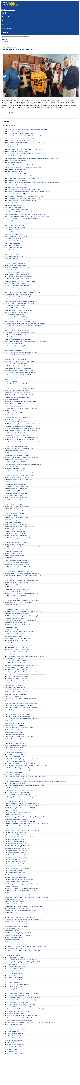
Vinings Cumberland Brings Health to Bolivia (20, 294)
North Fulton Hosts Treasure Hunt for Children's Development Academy (26, 785)
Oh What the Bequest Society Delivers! (18, 151)
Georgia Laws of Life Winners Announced (19, 288)
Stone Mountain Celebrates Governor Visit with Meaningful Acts (24, 442)
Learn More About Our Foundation (17, 160)
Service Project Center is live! (15, 928)
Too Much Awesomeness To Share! (17, 406)
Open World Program (13, 1031)
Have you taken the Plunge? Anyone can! (18, 678)
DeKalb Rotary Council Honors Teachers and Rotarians (23, 301)
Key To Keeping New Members (17, 756)
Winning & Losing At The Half (16, 513)
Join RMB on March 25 (15, 399)
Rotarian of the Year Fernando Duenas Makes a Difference (23, 959)
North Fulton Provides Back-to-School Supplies (20, 1006)
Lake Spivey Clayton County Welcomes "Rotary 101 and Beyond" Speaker (26, 142)
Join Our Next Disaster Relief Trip (16, 502)
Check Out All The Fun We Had (17, 225)
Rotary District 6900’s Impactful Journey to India (20, 479)
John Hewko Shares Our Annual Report (18, 643)
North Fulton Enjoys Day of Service (18, 308)
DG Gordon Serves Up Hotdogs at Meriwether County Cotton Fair (25, 759)
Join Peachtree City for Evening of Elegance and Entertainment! (24, 997)
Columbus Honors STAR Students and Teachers (20, 375)
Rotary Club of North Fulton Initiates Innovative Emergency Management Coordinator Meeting (31, 1022)
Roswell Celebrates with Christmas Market (18, 435)
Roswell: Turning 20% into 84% (16, 194)
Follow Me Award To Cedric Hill (17, 227)
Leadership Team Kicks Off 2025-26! (17, 462)
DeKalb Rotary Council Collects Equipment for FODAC (22, 913)
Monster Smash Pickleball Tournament (17, 850)
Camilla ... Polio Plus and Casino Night (18, 363)
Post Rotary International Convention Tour (18, 649)
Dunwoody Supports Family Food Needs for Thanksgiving (23, 707)
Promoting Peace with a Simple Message (19, 209)
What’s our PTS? (13, 379)
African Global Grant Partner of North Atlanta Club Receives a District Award (28, 136)
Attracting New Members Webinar (16, 870)
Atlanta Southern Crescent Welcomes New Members (21, 837)
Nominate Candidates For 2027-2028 (17, 922)
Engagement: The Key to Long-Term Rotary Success (21, 448)
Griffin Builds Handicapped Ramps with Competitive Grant (22, 665)
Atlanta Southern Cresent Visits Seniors (18, 357)
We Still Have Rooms (13, 508)
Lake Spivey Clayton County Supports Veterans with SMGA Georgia (25, 196)
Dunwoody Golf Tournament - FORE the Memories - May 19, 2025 (25, 408)
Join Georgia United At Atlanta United (18, 497)
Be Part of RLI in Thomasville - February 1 (19, 676)
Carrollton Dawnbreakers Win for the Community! (21, 368)
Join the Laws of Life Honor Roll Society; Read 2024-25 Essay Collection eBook (29, 216)
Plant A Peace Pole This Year (15, 1035)
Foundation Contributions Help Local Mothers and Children (23, 352)
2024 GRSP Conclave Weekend (16, 1053)
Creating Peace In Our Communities (17, 852)
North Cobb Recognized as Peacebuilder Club (19, 417)
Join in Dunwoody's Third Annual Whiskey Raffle (21, 790)
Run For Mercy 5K (13, 410)
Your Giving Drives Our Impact (16, 747)
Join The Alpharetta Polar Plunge (17, 801)
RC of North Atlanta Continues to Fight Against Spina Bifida (23, 888)
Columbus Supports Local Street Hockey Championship (22, 917)
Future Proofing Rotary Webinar (16, 750)
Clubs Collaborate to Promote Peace (17, 694)
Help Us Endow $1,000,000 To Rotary (17, 1033)
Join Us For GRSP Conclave (16, 131)
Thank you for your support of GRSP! (18, 236)
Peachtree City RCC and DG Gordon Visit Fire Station (22, 698)
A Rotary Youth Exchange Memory (17, 799)
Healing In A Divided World (15, 866)
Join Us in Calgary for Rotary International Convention (21, 821)
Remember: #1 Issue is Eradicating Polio (19, 348)
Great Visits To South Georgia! (16, 386)
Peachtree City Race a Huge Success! (17, 450)
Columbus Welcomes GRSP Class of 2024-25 (20, 948)
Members (5, 33)
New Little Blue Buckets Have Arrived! (18, 857)
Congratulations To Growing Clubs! (17, 843)
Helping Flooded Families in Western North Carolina (21, 475)
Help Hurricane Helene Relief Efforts (17, 839)
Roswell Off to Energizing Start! (16, 915)
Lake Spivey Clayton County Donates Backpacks (21, 1013)
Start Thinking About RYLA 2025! (17, 660)
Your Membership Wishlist (15, 739)
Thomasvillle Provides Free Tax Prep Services (20, 310)
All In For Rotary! (12, 515)
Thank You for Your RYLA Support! (17, 187)
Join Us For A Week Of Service (16, 723)
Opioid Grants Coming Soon (16, 256)
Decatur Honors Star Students (16, 314)
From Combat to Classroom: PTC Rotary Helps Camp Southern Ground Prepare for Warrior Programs (33, 158)
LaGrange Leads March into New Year (18, 1002)
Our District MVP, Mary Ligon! (16, 241)
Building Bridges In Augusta (15, 482)
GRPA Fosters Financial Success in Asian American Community (24, 189)
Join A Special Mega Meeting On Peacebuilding (20, 645)
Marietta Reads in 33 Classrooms (17, 305)
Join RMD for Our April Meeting (16, 283)
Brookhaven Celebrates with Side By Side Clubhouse (22, 328)
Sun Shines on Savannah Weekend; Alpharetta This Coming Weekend (26, 779)
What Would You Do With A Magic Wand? (19, 964)
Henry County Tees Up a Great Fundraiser (19, 792)
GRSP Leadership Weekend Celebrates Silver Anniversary (23, 401)
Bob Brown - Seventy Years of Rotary (17, 459)
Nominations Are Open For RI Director (17, 1029)
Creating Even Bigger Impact (15, 899)
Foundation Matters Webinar (16, 732)
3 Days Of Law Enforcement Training (17, 484)
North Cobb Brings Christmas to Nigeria (18, 453)
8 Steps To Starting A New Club (16, 491)
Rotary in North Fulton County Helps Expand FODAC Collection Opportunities (28, 823)
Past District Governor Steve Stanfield (17, 651)
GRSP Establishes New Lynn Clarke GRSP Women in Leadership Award (27, 214)
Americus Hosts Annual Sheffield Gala (18, 908)
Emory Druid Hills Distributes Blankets (18, 433)
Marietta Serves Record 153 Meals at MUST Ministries (22, 683)
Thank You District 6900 (14, 144)
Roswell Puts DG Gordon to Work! (17, 689)
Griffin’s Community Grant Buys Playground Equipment (22, 200)
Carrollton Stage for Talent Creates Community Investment (23, 299)
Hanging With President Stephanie (17, 745)
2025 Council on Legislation (15, 205)
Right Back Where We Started (16, 685)
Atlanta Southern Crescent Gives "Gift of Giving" (20, 667)
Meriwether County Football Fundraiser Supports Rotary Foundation (25, 424)
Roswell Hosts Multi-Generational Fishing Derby (21, 692)
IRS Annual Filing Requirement (16, 875)
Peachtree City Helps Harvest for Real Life (19, 995)
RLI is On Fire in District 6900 (16, 957)
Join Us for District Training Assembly (18, 334)
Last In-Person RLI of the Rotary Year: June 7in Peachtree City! (24, 218)
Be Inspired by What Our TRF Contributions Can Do (22, 321)
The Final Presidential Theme (15, 1040)
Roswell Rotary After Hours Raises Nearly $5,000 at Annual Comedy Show (27, 1009)
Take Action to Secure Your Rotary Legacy (18, 647)
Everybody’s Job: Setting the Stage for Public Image (21, 138)
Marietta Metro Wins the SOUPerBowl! (19, 330)
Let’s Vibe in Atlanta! (14, 337)
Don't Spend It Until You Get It (16, 971)
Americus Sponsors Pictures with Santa (18, 421)
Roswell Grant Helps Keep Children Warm (19, 714)
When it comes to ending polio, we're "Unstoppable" (21, 473)
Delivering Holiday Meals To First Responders (19, 638)
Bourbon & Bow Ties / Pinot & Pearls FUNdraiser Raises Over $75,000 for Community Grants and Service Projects (37, 781)
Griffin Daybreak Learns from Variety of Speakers (20, 812)
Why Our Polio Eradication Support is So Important (22, 319)
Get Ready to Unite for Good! (16, 343)
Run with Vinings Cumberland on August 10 (20, 991)
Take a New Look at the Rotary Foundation (19, 663)
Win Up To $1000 (12, 810)
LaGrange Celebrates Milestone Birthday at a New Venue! (23, 372)
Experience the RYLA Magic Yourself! (19, 312)
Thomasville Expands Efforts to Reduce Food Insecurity (22, 826)
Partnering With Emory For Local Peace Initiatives (21, 388)
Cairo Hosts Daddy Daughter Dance (17, 359)
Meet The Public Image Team (15, 156)
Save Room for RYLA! (14, 955)
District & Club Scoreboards (16, 977)
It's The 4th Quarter (13, 258)
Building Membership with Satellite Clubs (19, 383)
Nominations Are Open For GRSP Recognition (20, 261)
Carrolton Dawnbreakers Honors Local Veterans (20, 721)
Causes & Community (8, 17)
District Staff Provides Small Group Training (19, 354)
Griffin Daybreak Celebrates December (17, 654)
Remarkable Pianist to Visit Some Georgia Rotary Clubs (22, 890)
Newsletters (5, 39)
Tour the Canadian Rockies (15, 495)
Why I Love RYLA (13, 466)
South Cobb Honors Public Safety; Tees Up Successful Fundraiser (24, 167)
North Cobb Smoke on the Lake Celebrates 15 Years (21, 140)
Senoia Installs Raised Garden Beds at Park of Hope (22, 332)
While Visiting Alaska (13, 893)
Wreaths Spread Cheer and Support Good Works (20, 705)
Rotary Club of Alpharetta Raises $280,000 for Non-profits (23, 395)
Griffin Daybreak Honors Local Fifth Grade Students (22, 133)
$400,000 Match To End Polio (16, 223)
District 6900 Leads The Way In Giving (18, 486)
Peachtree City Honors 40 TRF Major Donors (20, 317)
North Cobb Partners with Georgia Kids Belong (20, 426)
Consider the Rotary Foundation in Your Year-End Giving (23, 703)
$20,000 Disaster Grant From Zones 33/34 (19, 725)
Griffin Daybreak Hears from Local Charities (20, 339)
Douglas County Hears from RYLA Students (20, 680)
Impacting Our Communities (15, 930)
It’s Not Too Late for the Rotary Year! (17, 180)
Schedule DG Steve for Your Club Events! (18, 174)
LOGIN (3, 9)
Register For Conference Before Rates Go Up (19, 511)
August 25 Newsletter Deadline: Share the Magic (20, 1020)
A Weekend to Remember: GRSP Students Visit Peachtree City (24, 830)
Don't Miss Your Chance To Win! (16, 471)
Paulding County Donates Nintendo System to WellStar (22, 910)
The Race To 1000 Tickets (15, 986)
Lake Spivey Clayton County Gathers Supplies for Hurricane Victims (26, 770)
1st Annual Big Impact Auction (16, 734)
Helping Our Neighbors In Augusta (17, 754)
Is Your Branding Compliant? (15, 937)
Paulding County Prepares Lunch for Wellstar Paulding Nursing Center (25, 178)
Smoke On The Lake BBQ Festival (17, 412)
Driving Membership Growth (15, 1024)
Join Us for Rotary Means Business (17, 783)
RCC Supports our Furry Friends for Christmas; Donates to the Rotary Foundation (29, 710)
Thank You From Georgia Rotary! (17, 232)
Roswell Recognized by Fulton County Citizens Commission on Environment (28, 765)
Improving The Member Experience (17, 989)
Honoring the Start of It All (15, 350)
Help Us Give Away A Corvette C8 (17, 855)
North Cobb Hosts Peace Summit (17, 761)
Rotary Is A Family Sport (15, 221)
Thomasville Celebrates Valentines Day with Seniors (21, 361)
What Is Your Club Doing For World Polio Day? (20, 846)
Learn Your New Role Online (15, 1027)
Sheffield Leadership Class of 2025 (17, 247)
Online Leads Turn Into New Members (18, 942)
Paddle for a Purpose (13, 415)
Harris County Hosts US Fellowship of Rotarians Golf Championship (25, 149)
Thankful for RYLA (14, 788)
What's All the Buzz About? (15, 772)
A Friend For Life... (13, 1042)
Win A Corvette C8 (13, 1049)
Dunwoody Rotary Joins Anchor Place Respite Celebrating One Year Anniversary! (29, 129)
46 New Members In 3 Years (16, 243)
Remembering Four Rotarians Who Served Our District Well (23, 672)
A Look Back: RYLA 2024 (15, 1047)
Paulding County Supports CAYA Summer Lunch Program (23, 993)
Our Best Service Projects (15, 238)
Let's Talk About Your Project (16, 973)
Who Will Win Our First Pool (16, 968)
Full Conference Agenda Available (17, 263)
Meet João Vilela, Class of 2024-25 (17, 658)
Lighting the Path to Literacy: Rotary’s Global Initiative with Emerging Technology (28, 897)
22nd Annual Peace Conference (16, 618)
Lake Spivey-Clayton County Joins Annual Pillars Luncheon (24, 303)
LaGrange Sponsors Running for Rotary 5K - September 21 (23, 884)
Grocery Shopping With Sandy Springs (18, 926)
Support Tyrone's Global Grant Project (17, 859)
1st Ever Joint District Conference (16, 1038)
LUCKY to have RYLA (15, 404)
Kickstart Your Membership (15, 162)
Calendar (5, 25)
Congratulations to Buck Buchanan (17, 687)
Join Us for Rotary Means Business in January (20, 716)
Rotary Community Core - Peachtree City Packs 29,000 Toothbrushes (25, 153)
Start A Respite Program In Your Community (19, 203)
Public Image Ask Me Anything (16, 741)
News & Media (6, 29)
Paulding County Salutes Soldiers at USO (18, 279)
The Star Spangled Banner (14, 636)
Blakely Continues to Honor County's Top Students (21, 392)
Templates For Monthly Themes (16, 980)
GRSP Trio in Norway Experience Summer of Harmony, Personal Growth (27, 946)
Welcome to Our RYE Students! (16, 901)
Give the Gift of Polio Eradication (17, 701)
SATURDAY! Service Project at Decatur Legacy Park (22, 763)
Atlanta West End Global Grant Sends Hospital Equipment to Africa (25, 428)
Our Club (4, 13)
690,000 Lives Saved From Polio (17, 752)
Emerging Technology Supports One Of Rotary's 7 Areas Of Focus (25, 962)
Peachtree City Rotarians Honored (17, 696)
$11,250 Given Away (14, 254)
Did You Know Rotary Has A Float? (17, 841)
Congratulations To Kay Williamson (18, 252)
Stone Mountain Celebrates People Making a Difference (22, 281)
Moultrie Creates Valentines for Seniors (18, 366)
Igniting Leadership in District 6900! (17, 468)
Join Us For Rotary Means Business (17, 861)
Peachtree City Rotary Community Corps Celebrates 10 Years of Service (27, 323)
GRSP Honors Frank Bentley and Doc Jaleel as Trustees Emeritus (24, 464)
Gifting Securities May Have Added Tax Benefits (21, 727)
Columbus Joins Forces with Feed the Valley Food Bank (22, 1018)
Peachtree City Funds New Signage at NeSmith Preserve (22, 165)
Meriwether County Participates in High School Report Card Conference (27, 805)
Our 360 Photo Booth (14, 229)
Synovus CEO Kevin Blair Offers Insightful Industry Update (23, 437)
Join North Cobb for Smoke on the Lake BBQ (20, 296)
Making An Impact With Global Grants (18, 493)
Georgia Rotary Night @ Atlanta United (19, 390)
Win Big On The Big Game (15, 504)
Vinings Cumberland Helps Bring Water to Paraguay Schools (24, 797)
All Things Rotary (13, 381)
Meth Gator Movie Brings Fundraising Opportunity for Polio (23, 768)
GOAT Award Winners (14, 245)
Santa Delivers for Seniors (14, 419)
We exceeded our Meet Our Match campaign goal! (21, 736)
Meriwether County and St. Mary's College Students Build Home (25, 325)
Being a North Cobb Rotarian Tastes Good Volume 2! (22, 1000)
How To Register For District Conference (18, 506)
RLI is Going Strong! (13, 886)
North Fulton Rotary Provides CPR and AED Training (21, 439)
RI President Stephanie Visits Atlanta (18, 966)
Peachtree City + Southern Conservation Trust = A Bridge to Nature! (25, 906)
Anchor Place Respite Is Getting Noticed (18, 272)
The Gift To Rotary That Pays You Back (18, 863)
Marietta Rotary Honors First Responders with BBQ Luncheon (23, 808)
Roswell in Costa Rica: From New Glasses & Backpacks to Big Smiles (26, 290)
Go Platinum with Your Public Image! (18, 881)
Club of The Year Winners (15, 250)
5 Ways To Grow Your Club (15, 500)
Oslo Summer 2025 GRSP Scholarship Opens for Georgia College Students (27, 712)
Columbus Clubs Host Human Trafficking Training (21, 370)
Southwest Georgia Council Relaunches (18, 924)
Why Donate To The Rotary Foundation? (18, 477)
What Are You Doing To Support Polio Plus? (19, 933)
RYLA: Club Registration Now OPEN (17, 832)
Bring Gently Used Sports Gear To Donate (19, 267)
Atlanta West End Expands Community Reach (19, 819)
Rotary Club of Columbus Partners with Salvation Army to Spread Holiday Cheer (28, 674)
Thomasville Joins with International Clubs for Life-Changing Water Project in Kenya (29, 191)
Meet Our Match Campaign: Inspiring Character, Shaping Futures (24, 919)
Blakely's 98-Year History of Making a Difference (20, 895)
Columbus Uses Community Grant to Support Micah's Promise (24, 292)
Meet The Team (12, 975)
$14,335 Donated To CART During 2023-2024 (20, 935)
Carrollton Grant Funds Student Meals (17, 169)
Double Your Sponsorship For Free (17, 982)
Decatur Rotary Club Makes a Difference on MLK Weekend (23, 457)
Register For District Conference (16, 743)
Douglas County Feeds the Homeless (18, 207)
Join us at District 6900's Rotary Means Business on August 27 (24, 950)
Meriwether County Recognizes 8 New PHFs (19, 567)
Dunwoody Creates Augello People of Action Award (22, 1004)
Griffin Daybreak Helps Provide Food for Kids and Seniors (23, 1015)
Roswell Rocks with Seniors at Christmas (18, 455)
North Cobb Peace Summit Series (17, 730)
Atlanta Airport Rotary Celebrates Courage (18, 185)
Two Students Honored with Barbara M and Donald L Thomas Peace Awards (28, 341)
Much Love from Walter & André (16, 1044)
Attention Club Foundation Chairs (16, 872)
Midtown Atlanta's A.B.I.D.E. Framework (18, 848)
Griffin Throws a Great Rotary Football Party (20, 794)
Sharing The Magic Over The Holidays (17, 640)
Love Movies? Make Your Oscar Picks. (18, 488)
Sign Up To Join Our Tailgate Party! (17, 265)
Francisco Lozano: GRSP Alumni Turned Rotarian (20, 879)
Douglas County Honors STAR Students (19, 397)
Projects (4, 21)
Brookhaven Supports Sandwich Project (18, 446)
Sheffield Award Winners (14, 147)
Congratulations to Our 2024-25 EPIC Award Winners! (22, 176)
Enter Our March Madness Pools (17, 377)
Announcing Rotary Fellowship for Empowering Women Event (24, 346)
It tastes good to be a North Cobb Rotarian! (19, 984)
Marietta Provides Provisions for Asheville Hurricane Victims (24, 803)
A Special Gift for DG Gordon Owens (17, 834)
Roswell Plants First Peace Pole (17, 953)
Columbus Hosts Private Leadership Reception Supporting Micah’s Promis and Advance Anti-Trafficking (34, 182)
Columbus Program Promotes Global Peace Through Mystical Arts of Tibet (26, 817)
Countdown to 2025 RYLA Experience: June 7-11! (21, 212)
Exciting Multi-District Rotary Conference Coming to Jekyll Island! (24, 616)
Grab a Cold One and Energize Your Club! (18, 828)
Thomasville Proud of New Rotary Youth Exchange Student (23, 430)
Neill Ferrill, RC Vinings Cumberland (17, 669)
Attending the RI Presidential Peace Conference (20, 276)
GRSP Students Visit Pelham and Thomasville (20, 285)
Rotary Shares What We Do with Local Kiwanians (20, 444)
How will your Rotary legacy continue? (18, 877)
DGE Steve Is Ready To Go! (16, 234)
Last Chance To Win (13, 270)
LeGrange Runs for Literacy (15, 814)
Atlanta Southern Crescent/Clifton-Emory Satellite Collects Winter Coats (26, 656)
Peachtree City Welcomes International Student (19, 904)
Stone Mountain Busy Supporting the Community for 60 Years (23, 198)
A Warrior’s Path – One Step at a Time (18, 274)
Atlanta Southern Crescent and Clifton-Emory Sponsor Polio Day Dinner (27, 776)
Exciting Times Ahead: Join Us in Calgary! (19, 1011)
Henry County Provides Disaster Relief (18, 774)
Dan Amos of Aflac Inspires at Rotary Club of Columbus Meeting (25, 718)
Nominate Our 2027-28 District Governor (18, 868)
